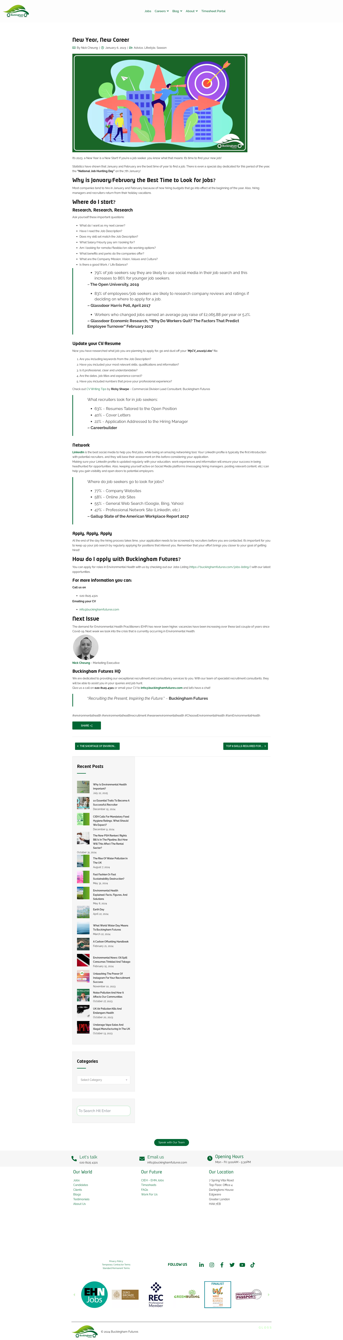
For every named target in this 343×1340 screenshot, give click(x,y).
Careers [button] (160, 11)
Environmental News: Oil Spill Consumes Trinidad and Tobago (111, 959)
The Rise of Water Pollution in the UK (110, 860)
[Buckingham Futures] (16, 11)
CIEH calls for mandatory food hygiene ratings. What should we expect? (111, 820)
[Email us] (142, 1158)
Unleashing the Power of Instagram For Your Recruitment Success (111, 977)
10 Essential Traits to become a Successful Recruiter (111, 802)
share (85, 725)
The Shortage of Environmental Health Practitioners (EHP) (100, 746)
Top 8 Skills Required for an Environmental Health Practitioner (247, 746)
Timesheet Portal (213, 11)
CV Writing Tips (96, 389)
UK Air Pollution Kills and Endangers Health (107, 1010)
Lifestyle (149, 47)
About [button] (190, 11)
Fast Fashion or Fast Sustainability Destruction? (108, 876)
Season (161, 47)
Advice (138, 47)
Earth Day (98, 909)
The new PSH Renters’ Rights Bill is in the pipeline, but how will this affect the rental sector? (110, 841)
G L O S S (265, 1327)
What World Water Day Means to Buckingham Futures (110, 927)
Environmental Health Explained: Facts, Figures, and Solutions (110, 894)
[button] (74, 1294)
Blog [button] (175, 11)
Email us (155, 1157)
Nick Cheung (89, 47)
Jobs (148, 11)
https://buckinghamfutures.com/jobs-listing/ (220, 567)
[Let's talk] (74, 1158)
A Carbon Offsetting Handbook (111, 941)
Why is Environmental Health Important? (110, 786)
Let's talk (88, 1157)
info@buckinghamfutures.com (99, 609)
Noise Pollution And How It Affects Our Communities (108, 994)
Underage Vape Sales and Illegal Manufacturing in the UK (111, 1026)
